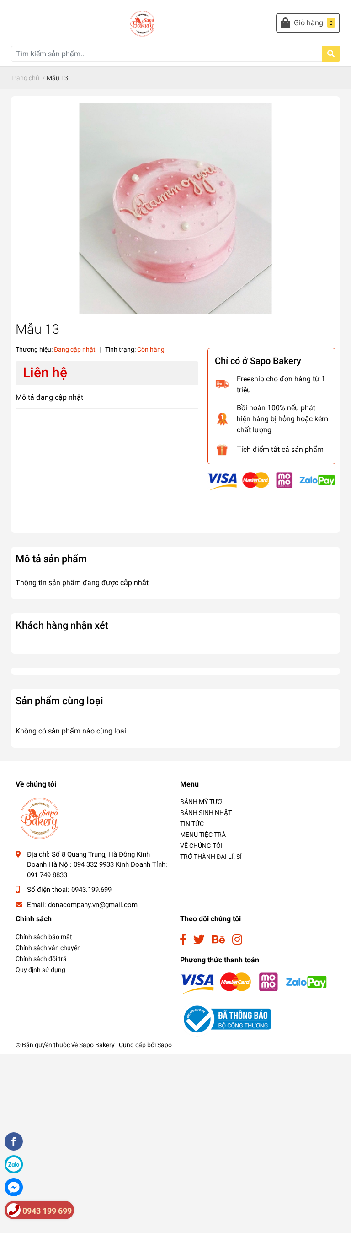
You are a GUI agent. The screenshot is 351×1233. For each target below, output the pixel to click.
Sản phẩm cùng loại (59, 700)
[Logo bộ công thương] (225, 1019)
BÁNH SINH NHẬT (206, 812)
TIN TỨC (192, 823)
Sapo (164, 1044)
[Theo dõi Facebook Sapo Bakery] (183, 939)
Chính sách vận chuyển (48, 947)
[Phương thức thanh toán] (271, 480)
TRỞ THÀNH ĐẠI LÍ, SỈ (211, 856)
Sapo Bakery (97, 1044)
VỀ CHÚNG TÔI (201, 845)
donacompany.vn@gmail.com (93, 905)
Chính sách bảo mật (44, 936)
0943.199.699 (91, 889)
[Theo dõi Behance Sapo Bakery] (218, 939)
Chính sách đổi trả (41, 958)
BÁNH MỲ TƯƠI (202, 801)
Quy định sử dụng (40, 969)
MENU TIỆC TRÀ (203, 834)
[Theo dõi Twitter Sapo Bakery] (199, 939)
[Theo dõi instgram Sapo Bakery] (237, 939)
